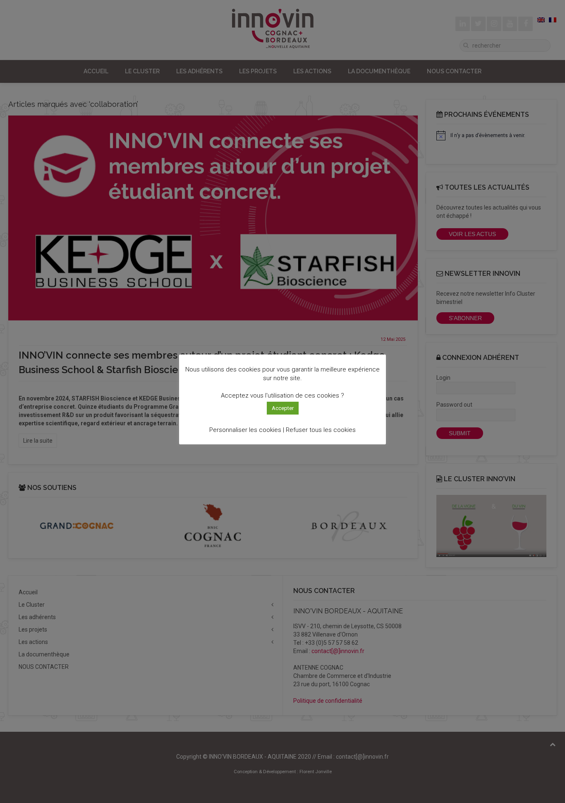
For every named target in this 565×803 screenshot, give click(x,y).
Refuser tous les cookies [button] (321, 430)
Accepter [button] (283, 408)
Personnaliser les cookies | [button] (246, 430)
